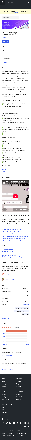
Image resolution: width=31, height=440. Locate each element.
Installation (6, 55)
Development (6, 58)
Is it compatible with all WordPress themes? (8, 250)
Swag (18, 399)
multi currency (26, 311)
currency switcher (25, 308)
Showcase (19, 378)
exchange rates (17, 311)
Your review (5, 344)
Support (5, 62)
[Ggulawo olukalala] (28, 2)
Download (5, 41)
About (3, 378)
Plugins (18, 384)
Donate (19, 397)
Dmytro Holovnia (9, 279)
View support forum (7, 355)
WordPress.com (7, 404)
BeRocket (6, 37)
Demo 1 (4, 169)
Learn (3, 391)
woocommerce (25, 314)
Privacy (4, 386)
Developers (5, 397)
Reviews (5, 51)
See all (27, 344)
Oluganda (7, 419)
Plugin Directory (5, 6)
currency (18, 308)
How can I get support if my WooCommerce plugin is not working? (12, 256)
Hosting (4, 384)
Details (5, 47)
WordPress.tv (6, 399)
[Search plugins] (17, 17)
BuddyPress (6, 412)
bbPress (5, 410)
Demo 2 (4, 171)
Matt (4, 407)
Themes (18, 381)
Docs (3, 174)
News (3, 381)
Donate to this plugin (7, 369)
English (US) (26, 304)
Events (18, 394)
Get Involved (19, 391)
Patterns (18, 386)
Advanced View (6, 318)
